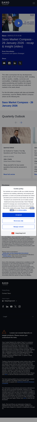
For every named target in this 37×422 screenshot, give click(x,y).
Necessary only (18, 221)
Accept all (18, 215)
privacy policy (27, 210)
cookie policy (14, 210)
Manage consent (18, 227)
